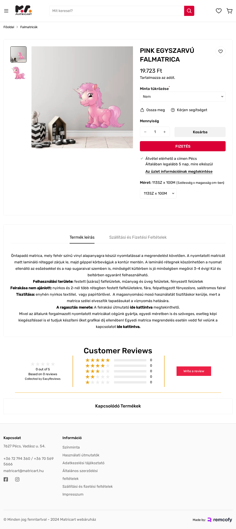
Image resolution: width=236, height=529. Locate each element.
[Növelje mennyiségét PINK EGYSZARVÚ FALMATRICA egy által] (164, 132)
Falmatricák (29, 27)
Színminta (71, 447)
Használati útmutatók (80, 455)
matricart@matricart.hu (23, 471)
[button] (230, 11)
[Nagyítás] (123, 56)
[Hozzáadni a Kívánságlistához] (220, 51)
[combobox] (121, 11)
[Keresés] (189, 11)
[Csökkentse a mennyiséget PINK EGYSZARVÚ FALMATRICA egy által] (145, 132)
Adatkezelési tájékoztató (83, 463)
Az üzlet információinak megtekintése (178, 171)
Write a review (193, 371)
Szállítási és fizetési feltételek (87, 486)
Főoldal (8, 27)
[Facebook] (5, 479)
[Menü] (6, 11)
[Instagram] (17, 479)
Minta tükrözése (155, 88)
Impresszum (72, 494)
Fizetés (182, 146)
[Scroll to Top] (227, 504)
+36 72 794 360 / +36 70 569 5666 (28, 461)
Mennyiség (149, 121)
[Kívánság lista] (218, 11)
